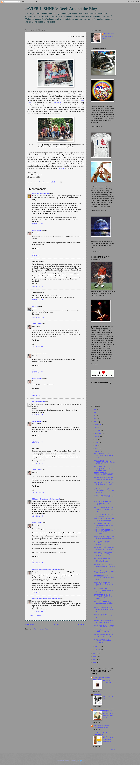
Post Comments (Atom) (41, 629)
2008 (95, 656)
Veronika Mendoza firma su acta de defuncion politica (108, 714)
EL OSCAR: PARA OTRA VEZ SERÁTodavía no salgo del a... (104, 609)
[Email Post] (60, 182)
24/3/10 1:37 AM (37, 300)
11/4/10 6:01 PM (37, 563)
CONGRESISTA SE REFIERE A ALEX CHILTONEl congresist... (104, 531)
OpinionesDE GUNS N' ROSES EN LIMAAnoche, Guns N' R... (104, 484)
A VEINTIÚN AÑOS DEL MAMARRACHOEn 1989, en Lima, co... (104, 525)
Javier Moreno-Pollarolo (40, 193)
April (96, 448)
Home (56, 624)
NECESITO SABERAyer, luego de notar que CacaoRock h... (104, 537)
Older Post (81, 624)
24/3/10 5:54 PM (37, 372)
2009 (95, 653)
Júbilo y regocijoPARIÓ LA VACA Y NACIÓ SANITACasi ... (104, 496)
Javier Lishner (37, 230)
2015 (95, 413)
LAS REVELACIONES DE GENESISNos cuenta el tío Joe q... (103, 590)
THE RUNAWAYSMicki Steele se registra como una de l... (104, 515)
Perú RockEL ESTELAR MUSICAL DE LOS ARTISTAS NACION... (102, 560)
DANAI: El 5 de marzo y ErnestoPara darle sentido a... (103, 615)
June (96, 442)
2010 (95, 422)
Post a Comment (35, 616)
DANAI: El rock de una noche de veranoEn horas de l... (103, 621)
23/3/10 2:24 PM (37, 224)
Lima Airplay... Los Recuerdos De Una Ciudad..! (103, 733)
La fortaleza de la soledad (101, 726)
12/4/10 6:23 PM (37, 612)
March (97, 451)
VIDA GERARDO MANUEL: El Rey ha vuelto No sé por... (104, 519)
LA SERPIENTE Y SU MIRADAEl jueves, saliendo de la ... (104, 577)
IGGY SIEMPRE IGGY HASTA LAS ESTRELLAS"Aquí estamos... (104, 553)
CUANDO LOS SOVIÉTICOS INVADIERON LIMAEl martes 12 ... (104, 566)
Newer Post (30, 624)
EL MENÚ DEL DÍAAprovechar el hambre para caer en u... (104, 548)
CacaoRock (97, 694)
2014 (95, 416)
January (97, 649)
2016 (95, 410)
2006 (95, 662)
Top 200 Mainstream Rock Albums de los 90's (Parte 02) (108, 739)
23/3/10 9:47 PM (37, 255)
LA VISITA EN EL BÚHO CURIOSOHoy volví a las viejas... (103, 596)
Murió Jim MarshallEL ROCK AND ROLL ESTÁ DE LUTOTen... (103, 503)
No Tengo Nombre (38, 401)
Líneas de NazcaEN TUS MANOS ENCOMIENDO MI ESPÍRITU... (103, 641)
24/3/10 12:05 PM (38, 317)
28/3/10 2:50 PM (37, 463)
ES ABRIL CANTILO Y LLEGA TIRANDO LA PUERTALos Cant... (104, 509)
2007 (95, 659)
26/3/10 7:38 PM (37, 442)
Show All (113, 749)
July (96, 439)
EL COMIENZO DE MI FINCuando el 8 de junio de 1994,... (103, 455)
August (97, 436)
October (97, 430)
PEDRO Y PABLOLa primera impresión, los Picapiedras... (104, 473)
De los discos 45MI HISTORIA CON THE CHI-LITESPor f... (104, 626)
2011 (95, 419)
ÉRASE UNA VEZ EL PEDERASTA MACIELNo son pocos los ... (104, 461)
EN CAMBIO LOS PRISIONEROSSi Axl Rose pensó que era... (103, 468)
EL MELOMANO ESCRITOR (102, 710)
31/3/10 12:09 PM (38, 493)
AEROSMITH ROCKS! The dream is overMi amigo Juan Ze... (104, 583)
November (98, 427)
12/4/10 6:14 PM (37, 592)
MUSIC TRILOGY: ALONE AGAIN (108, 681)
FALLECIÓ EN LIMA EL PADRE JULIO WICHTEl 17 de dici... (104, 572)
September (98, 433)
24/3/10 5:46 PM (37, 346)
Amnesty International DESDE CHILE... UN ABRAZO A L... (104, 630)
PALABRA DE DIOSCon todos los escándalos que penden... (104, 478)
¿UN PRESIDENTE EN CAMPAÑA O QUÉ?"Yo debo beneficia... (104, 490)
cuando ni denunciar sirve (100, 727)
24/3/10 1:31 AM (37, 286)
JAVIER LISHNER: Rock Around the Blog (61, 8)
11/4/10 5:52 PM (37, 516)
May (96, 445)
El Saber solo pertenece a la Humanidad (46, 499)
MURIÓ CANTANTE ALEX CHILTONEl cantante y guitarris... (102, 542)
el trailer (62, 168)
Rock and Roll (57, 103)
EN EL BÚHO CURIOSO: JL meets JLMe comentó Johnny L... (104, 603)
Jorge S (35, 306)
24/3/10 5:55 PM (37, 395)
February (98, 646)
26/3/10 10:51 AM (38, 415)
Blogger (79, 761)
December (98, 424)
